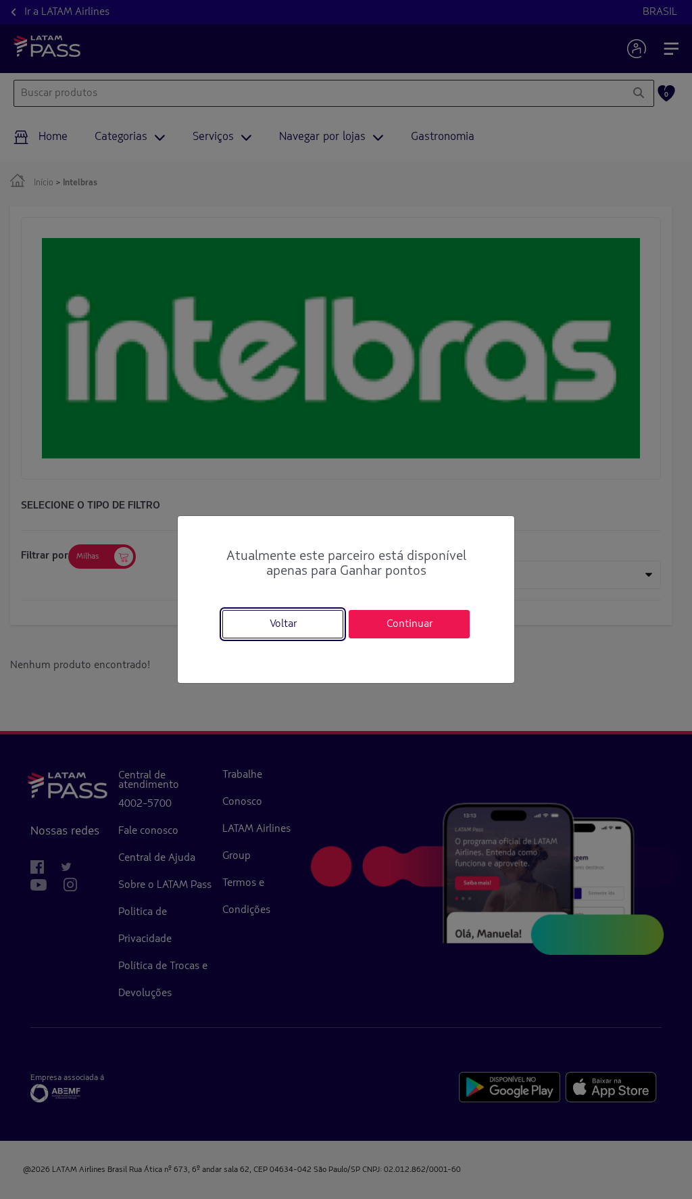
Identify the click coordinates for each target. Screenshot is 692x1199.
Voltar (283, 624)
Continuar (409, 624)
